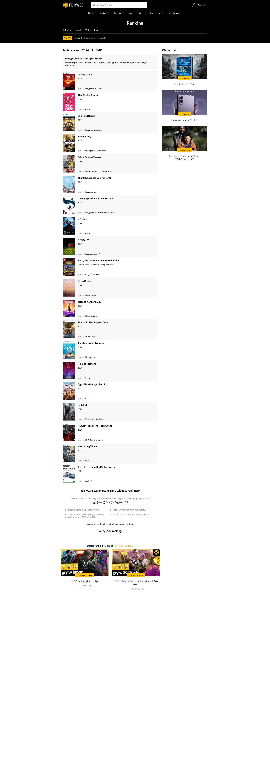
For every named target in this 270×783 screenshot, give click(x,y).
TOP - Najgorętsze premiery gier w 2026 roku (136, 583)
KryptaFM (83, 239)
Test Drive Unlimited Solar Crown (96, 467)
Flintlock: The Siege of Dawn (93, 322)
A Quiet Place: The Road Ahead (95, 425)
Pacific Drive (85, 74)
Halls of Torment (87, 363)
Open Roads (84, 281)
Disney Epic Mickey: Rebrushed (95, 198)
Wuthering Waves (88, 446)
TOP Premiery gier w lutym (84, 581)
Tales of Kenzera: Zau (89, 301)
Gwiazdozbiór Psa (184, 84)
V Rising (82, 219)
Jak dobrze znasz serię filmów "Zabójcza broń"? (185, 157)
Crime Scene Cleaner (89, 157)
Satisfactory (84, 136)
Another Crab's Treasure (91, 343)
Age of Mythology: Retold (92, 384)
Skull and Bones (86, 115)
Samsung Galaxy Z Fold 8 (184, 120)
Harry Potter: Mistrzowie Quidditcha (98, 260)
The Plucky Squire (88, 95)
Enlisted (82, 405)
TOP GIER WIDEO (123, 545)
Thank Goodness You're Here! (94, 177)
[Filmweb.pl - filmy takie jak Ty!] (73, 5)
